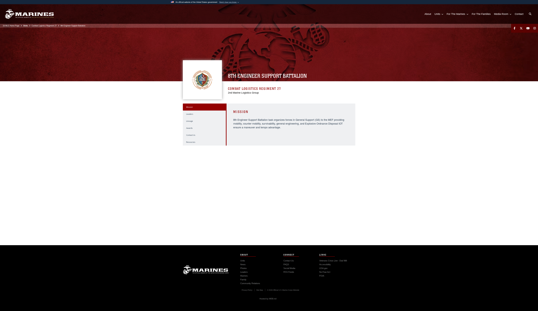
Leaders (189, 114)
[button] (229, 2)
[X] (521, 28)
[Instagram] (534, 28)
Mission (189, 107)
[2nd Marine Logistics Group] (29, 14)
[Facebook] (514, 28)
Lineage (189, 121)
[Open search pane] (530, 14)
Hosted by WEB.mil (267, 299)
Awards (189, 128)
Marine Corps (206, 270)
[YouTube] (528, 28)
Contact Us (190, 135)
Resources (190, 142)
